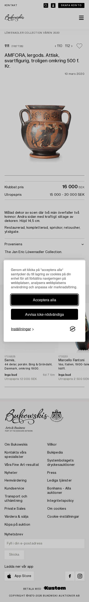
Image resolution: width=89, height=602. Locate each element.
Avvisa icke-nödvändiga (44, 314)
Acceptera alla (44, 299)
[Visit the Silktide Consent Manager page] (72, 329)
